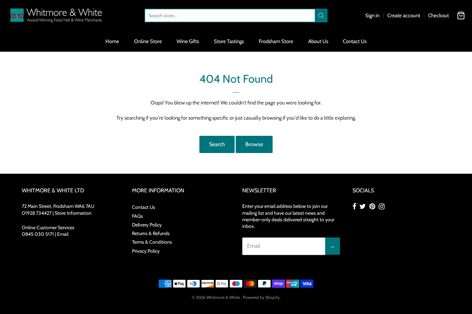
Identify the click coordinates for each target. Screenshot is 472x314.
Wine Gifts (188, 41)
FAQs (137, 216)
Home (112, 41)
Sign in (372, 15)
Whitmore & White (223, 297)
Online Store (148, 41)
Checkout (438, 15)
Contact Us (355, 41)
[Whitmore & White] (56, 15)
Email (62, 234)
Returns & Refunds (151, 233)
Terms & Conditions (152, 242)
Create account (403, 15)
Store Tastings (229, 41)
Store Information (73, 213)
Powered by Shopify (261, 297)
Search (217, 144)
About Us (318, 41)
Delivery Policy (147, 225)
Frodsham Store (276, 41)
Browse (254, 144)
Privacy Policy (146, 251)
